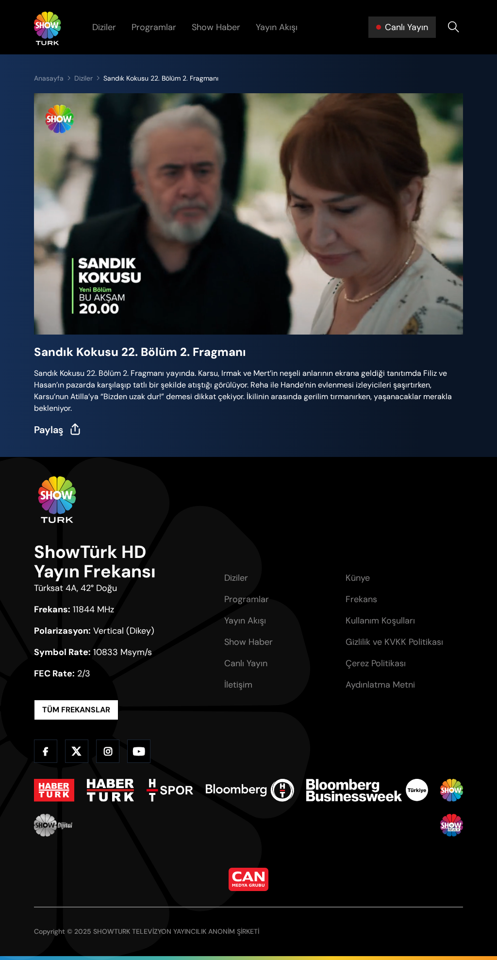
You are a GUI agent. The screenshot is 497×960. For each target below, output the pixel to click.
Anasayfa (49, 78)
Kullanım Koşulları (380, 620)
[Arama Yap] (453, 27)
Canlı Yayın (245, 663)
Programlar (154, 27)
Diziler (104, 27)
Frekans (361, 599)
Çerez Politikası (376, 663)
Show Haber (216, 27)
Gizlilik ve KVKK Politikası (394, 642)
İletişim (238, 685)
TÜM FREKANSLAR (76, 710)
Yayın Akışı (277, 27)
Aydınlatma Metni (380, 685)
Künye (358, 578)
